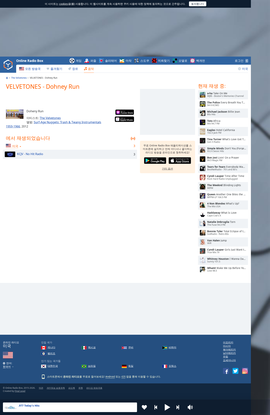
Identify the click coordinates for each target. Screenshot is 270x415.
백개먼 (200, 61)
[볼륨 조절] (191, 407)
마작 (129, 61)
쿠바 (130, 347)
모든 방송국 (33, 69)
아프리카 (228, 342)
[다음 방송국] (179, 407)
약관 (41, 387)
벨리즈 (51, 353)
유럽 (225, 356)
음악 (91, 69)
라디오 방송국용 (94, 387)
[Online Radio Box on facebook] (226, 371)
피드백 (71, 387)
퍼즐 (93, 61)
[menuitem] (30, 69)
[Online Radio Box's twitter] (235, 371)
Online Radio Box (29, 60)
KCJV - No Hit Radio (30, 154)
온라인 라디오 (11, 344)
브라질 (92, 366)
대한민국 (53, 366)
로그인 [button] (239, 61)
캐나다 (51, 347)
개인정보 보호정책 (56, 387)
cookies (63, 4)
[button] (167, 407)
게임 (79, 61)
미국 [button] (15, 146)
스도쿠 (144, 61)
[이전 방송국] (156, 407)
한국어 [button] (7, 366)
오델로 (183, 61)
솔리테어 (111, 61)
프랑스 (172, 366)
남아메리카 (229, 353)
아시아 (227, 346)
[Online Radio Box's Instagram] (245, 371)
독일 (130, 366)
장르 (75, 69)
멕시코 (92, 347)
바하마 (172, 347)
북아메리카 (229, 349)
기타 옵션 (167, 168)
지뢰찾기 (164, 61)
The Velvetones (50, 118)
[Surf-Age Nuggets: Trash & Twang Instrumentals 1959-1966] (15, 114)
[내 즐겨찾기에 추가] (144, 407)
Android (110, 376)
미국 (245, 69)
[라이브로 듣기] (202, 95)
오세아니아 (229, 360)
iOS (123, 376)
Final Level (20, 391)
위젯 (80, 387)
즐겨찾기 (56, 69)
